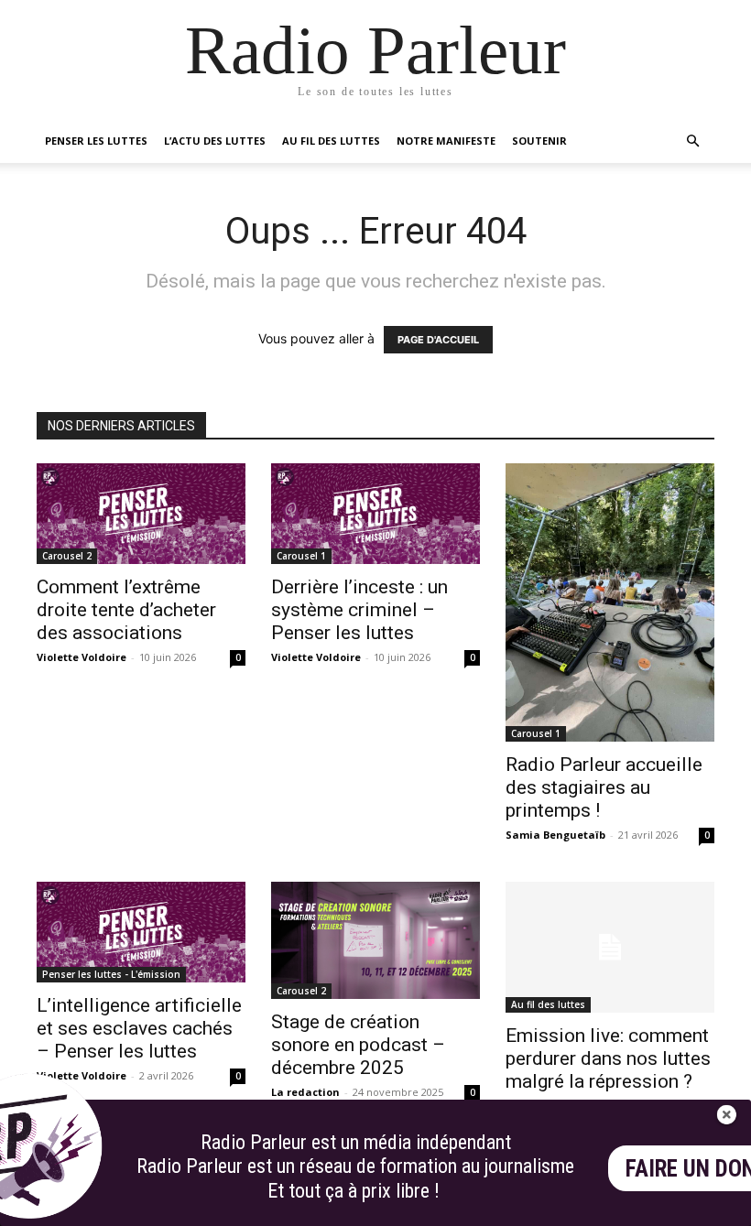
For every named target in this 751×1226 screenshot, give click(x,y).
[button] (692, 141)
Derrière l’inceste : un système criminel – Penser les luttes (359, 610)
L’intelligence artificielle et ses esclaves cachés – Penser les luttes (139, 1028)
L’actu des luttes (215, 140)
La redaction (305, 1092)
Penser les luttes (96, 140)
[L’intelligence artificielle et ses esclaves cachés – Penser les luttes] (141, 932)
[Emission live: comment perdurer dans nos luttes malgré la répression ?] (610, 947)
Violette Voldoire (81, 657)
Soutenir (539, 140)
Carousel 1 (301, 555)
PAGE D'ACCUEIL (438, 339)
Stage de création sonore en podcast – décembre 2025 (358, 1045)
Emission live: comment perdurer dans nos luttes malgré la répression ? (608, 1058)
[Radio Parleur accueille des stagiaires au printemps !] (610, 602)
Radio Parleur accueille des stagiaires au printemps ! (604, 787)
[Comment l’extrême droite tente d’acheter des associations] (141, 513)
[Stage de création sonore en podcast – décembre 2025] (375, 940)
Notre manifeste (446, 140)
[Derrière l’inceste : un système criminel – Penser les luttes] (375, 513)
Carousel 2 (67, 555)
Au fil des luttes (331, 140)
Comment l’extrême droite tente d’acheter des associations (126, 610)
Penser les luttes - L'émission (111, 974)
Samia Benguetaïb (555, 834)
